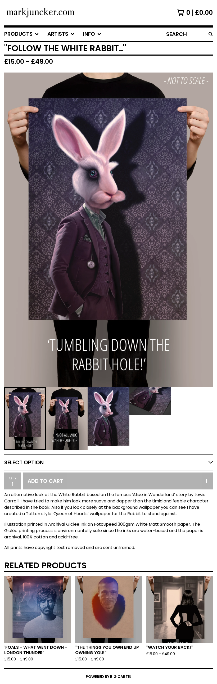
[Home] (40, 12)
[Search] (210, 34)
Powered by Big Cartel (109, 676)
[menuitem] (21, 34)
